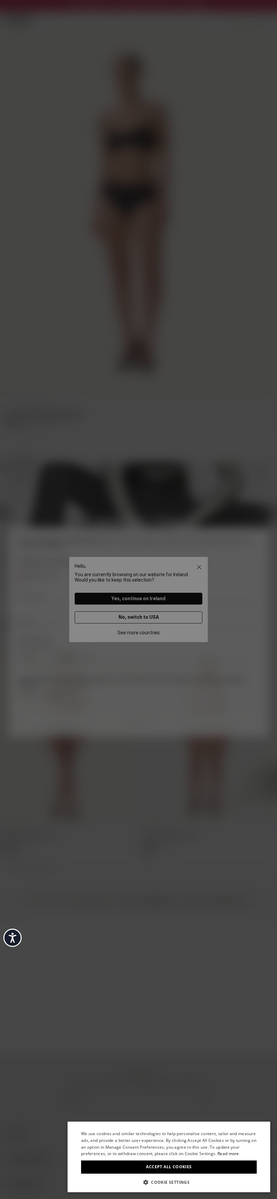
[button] (169, 1181)
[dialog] (169, 1157)
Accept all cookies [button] (169, 1167)
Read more (228, 1153)
